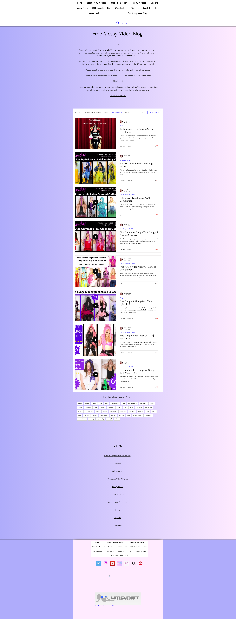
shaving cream (137, 415)
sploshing (110, 407)
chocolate (139, 407)
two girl (109, 419)
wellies (117, 419)
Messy (106, 112)
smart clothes (82, 419)
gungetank (88, 407)
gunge (80, 407)
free (101, 403)
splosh (87, 403)
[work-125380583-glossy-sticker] (126, 563)
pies (125, 407)
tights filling (100, 419)
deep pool (123, 411)
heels (147, 411)
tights (131, 407)
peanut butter (104, 415)
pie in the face (89, 411)
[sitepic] (119, 563)
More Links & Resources (117, 502)
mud (79, 415)
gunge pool (148, 407)
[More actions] (158, 122)
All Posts (77, 112)
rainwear (121, 415)
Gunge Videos (117, 112)
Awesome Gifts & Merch (118, 479)
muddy (95, 415)
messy (79, 411)
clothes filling (143, 403)
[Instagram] (105, 563)
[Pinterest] (140, 563)
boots (105, 411)
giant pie (140, 411)
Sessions (117, 463)
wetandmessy (115, 403)
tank (95, 407)
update (98, 411)
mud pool (86, 415)
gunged (102, 407)
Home (117, 510)
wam (123, 403)
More (127, 112)
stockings (91, 419)
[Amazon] (133, 563)
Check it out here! (118, 95)
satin (128, 415)
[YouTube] (112, 563)
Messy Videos (117, 487)
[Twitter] (98, 563)
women (94, 403)
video (106, 403)
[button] (143, 112)
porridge (113, 415)
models (80, 403)
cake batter (113, 411)
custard (119, 407)
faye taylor (132, 411)
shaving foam (148, 415)
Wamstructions (118, 494)
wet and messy (132, 403)
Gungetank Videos (125, 160)
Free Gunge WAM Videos (92, 112)
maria (153, 411)
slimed (152, 403)
